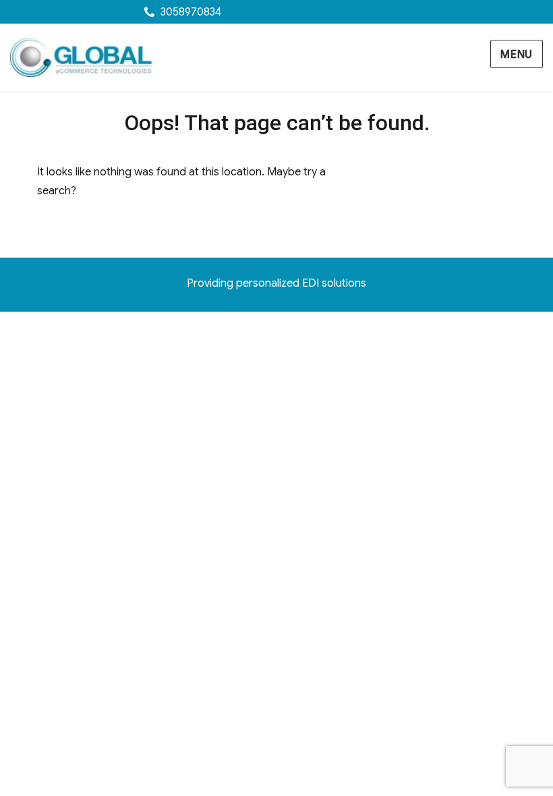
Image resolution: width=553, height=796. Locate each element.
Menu (516, 54)
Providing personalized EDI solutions (276, 283)
